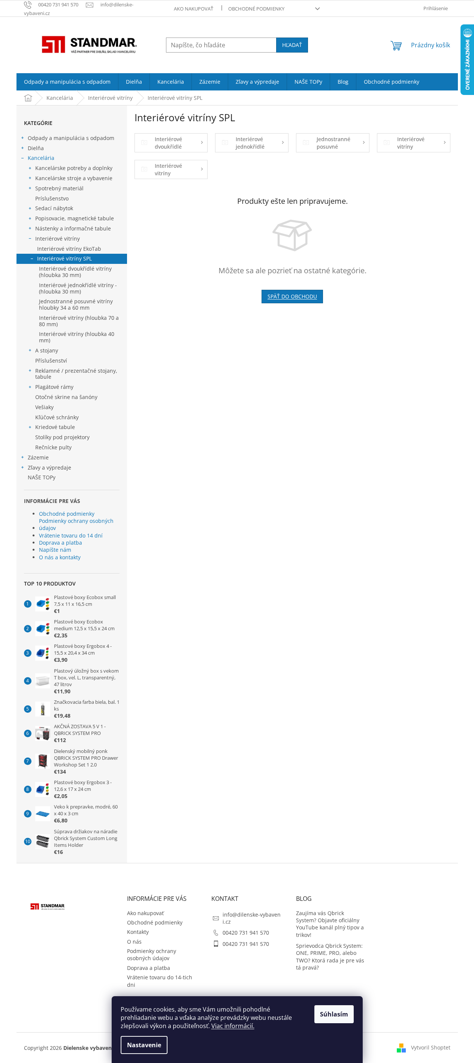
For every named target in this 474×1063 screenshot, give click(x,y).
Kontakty (138, 931)
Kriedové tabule (55, 427)
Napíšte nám (55, 549)
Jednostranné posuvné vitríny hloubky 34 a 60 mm (76, 304)
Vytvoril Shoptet (430, 1047)
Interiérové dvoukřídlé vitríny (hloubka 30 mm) (75, 272)
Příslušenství (51, 360)
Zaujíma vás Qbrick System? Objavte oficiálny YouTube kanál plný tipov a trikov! (330, 923)
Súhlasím (334, 1014)
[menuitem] (67, 81)
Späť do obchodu (292, 296)
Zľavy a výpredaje (49, 467)
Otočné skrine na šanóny (66, 397)
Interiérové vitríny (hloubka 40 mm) (76, 337)
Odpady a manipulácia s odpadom (71, 138)
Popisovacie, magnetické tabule (74, 218)
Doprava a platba (60, 542)
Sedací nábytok (54, 208)
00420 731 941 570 (246, 932)
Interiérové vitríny (57, 238)
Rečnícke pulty (53, 447)
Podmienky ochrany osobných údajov (76, 524)
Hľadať (292, 44)
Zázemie (38, 457)
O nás (134, 941)
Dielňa (36, 148)
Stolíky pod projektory (62, 437)
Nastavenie (144, 1045)
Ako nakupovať (193, 8)
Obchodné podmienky (256, 8)
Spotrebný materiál (59, 188)
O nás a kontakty (60, 557)
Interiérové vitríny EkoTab (69, 248)
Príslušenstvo (52, 198)
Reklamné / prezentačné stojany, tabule (76, 374)
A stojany (46, 350)
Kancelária (41, 157)
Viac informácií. (232, 1026)
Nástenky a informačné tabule (73, 228)
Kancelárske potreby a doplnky (73, 168)
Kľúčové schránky (57, 417)
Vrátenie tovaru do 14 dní (71, 535)
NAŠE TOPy (41, 477)
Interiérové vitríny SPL (64, 258)
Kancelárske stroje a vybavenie (73, 178)
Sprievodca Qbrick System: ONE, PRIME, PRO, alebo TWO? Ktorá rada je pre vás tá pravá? (330, 956)
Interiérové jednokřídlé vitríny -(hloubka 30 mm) (78, 288)
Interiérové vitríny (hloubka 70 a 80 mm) (79, 321)
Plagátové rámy (54, 386)
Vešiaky (44, 407)
